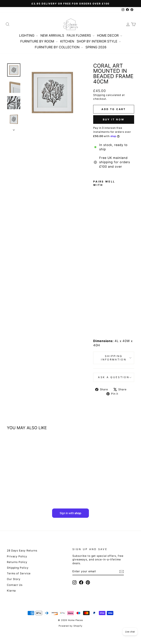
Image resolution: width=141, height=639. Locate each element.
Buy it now (113, 119)
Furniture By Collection (57, 47)
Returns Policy (17, 562)
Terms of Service (19, 573)
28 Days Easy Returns (22, 550)
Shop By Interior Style (97, 41)
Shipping (99, 95)
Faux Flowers (79, 35)
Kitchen (67, 41)
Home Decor (108, 35)
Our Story (13, 579)
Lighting (27, 35)
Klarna (11, 590)
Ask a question (113, 377)
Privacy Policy (17, 556)
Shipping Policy (18, 567)
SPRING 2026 (95, 47)
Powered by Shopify (70, 626)
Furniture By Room (37, 41)
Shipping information (113, 358)
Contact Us (15, 585)
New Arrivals (52, 35)
